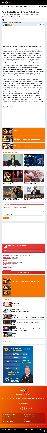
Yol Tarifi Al (15, 257)
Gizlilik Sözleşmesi (28, 426)
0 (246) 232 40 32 (8, 264)
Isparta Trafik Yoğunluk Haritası (31, 416)
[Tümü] (43, 299)
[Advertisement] (23, 35)
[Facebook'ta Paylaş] (3, 25)
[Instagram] (22, 408)
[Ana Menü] (43, 2)
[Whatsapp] (29, 408)
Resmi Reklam (15, 303)
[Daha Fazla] (10, 25)
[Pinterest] (20, 408)
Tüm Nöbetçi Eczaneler (24, 272)
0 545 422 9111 (24, 401)
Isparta (3, 6)
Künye (37, 426)
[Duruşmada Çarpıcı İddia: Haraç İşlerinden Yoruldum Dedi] (34, 191)
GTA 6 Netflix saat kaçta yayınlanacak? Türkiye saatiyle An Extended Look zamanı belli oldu (27, 329)
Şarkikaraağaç (19, 6)
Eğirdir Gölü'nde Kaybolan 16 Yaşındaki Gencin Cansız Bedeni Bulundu (27, 335)
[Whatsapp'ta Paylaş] (8, 25)
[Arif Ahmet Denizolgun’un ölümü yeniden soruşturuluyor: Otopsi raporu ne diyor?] (13, 160)
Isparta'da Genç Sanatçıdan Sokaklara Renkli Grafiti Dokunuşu (28, 317)
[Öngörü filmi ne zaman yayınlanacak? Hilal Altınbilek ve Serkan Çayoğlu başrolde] (13, 191)
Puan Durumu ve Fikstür (9, 419)
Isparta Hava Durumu (30, 414)
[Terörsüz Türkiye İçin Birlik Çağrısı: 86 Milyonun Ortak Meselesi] (13, 175)
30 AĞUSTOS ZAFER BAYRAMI (20, 305)
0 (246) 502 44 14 (8, 257)
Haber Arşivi (28, 421)
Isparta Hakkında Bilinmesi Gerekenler (16, 426)
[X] (18, 408)
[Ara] (42, 2)
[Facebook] (16, 408)
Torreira (5, 67)
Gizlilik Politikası (6, 431)
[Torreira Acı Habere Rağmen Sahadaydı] (23, 22)
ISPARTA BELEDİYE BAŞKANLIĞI (20, 311)
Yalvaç (12, 6)
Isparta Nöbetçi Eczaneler (10, 414)
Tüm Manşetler (28, 419)
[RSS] (31, 408)
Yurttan (41, 6)
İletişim (33, 426)
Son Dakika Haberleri (9, 421)
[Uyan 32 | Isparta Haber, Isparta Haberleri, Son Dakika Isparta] (6, 2)
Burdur (26, 6)
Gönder (6, 217)
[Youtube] (27, 408)
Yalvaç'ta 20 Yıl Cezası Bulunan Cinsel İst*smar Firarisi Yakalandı (26, 323)
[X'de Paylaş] (6, 25)
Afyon (35, 6)
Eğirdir (7, 6)
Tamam (42, 431)
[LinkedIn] (25, 408)
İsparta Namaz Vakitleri (9, 416)
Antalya (31, 6)
